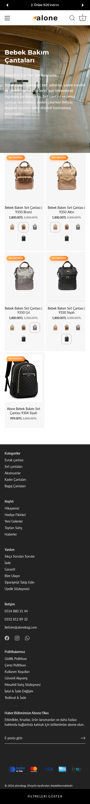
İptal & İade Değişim (19, 691)
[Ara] (72, 19)
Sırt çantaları (13, 466)
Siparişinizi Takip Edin (19, 582)
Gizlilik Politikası (16, 659)
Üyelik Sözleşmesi (17, 589)
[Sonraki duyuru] (83, 5)
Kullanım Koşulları (17, 672)
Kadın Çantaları (15, 479)
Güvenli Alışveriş (16, 678)
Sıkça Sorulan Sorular (20, 556)
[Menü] (7, 18)
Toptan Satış (13, 528)
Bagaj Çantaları (15, 486)
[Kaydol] (83, 738)
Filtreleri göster (45, 796)
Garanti (10, 569)
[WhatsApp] (27, 638)
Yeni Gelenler (14, 521)
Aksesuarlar (13, 473)
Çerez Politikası (15, 665)
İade (8, 563)
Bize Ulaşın (12, 576)
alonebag (20, 785)
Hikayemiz (12, 508)
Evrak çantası (14, 460)
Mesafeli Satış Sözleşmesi (22, 685)
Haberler (11, 534)
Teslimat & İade (15, 698)
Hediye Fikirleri (15, 515)
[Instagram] (17, 638)
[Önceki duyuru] (7, 5)
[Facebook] (7, 638)
